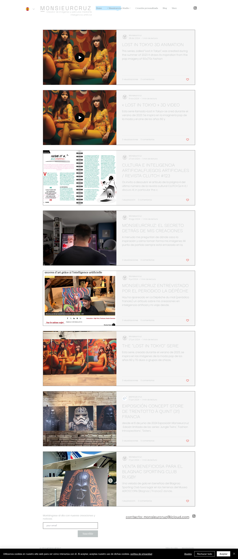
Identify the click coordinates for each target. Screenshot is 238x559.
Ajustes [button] (188, 553)
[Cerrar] (234, 553)
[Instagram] (195, 8)
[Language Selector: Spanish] (30, 9)
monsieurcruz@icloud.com (166, 517)
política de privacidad (141, 553)
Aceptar (223, 553)
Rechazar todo (204, 553)
